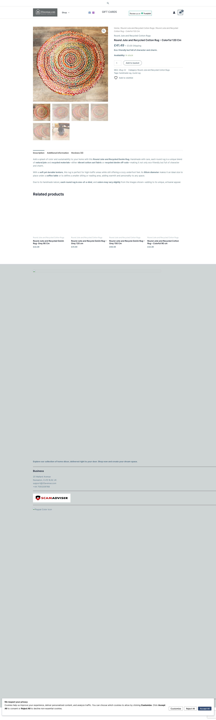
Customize (176, 708)
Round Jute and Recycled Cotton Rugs (137, 28)
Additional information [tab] (58, 153)
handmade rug (125, 73)
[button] (108, 3)
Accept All (205, 708)
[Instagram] (93, 13)
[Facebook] (89, 13)
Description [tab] (38, 153)
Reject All (190, 708)
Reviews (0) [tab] (77, 153)
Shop (64, 12)
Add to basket (132, 63)
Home (116, 28)
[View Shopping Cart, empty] (180, 12)
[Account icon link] (174, 12)
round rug (136, 73)
